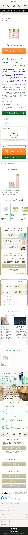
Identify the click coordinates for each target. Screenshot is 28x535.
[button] (6, 498)
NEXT (2, 360)
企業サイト (6, 524)
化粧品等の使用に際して (6, 514)
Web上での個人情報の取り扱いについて (10, 503)
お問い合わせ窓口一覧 (21, 273)
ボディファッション (8, 304)
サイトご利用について (6, 507)
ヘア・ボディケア (8, 299)
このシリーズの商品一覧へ (10, 163)
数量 (3, 146)
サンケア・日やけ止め (9, 296)
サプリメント (7, 301)
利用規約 (3, 517)
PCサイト (6, 521)
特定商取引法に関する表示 (7, 510)
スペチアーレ (4, 13)
